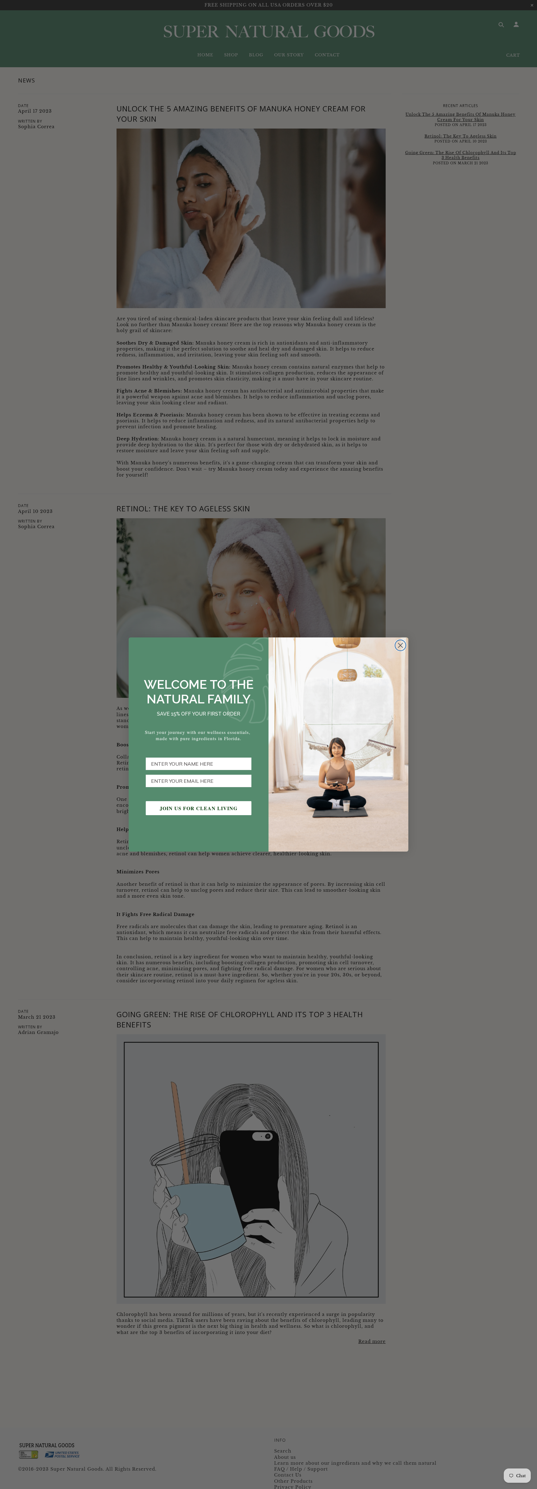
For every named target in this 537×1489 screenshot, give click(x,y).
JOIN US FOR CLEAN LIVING (198, 808)
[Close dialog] (400, 645)
